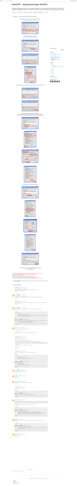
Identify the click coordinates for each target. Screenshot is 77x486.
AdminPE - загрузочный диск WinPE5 (30, 4)
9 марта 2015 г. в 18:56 (25, 361)
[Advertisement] (30, 460)
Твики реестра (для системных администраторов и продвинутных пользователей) (56, 58)
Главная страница (30, 469)
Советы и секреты (53, 55)
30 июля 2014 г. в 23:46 (22, 287)
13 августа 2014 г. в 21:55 (21, 327)
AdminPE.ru (14, 12)
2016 (52, 71)
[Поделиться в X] (16, 280)
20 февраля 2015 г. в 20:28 (22, 381)
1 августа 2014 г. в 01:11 (22, 301)
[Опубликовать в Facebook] (17, 280)
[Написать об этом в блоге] (15, 280)
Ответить (16, 291)
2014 (52, 73)
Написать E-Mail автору (53, 77)
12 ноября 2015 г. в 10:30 (25, 425)
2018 (52, 68)
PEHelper (46, 12)
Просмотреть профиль (16, 483)
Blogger (46, 478)
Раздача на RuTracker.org (28, 12)
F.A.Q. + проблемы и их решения (55, 54)
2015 (52, 72)
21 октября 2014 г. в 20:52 (23, 370)
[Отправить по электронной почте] (15, 280)
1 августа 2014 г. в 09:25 (22, 307)
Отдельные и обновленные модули (38, 12)
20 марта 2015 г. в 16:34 (25, 409)
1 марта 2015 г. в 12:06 (22, 386)
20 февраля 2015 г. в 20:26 (22, 375)
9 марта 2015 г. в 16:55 (24, 357)
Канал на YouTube (20, 12)
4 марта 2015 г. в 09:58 (25, 393)
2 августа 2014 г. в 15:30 (25, 319)
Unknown (16, 307)
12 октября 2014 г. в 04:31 (23, 336)
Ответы (17, 312)
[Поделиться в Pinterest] (18, 280)
